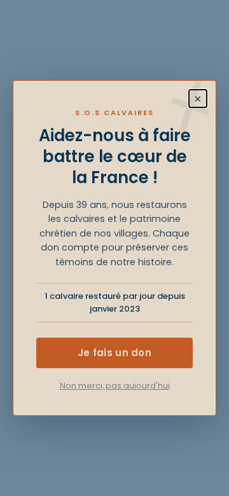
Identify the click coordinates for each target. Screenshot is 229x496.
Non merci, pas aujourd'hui (115, 385)
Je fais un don (114, 352)
